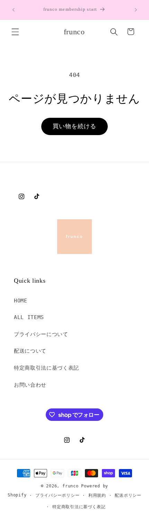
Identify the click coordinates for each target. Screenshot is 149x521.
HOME (20, 301)
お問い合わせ (30, 385)
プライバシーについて (41, 334)
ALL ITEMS (29, 317)
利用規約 (97, 495)
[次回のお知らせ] (135, 9)
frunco (70, 486)
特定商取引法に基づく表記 (46, 368)
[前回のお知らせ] (13, 9)
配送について (30, 351)
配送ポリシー (128, 495)
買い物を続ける (75, 126)
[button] (15, 31)
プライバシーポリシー (57, 495)
